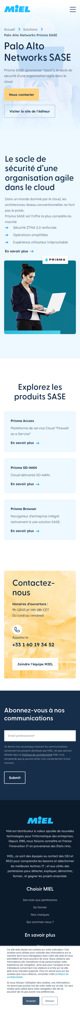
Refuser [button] (49, 1000)
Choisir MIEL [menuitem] (40, 889)
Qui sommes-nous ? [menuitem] (40, 922)
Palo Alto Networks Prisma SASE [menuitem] (30, 35)
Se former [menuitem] (40, 907)
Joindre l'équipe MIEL (35, 664)
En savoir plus (16, 251)
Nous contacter (21, 95)
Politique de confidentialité (37, 754)
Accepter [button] (31, 1000)
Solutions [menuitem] (30, 29)
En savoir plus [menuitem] (40, 935)
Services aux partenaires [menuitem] (40, 900)
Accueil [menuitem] (9, 29)
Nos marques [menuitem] (40, 914)
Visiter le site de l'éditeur (29, 111)
